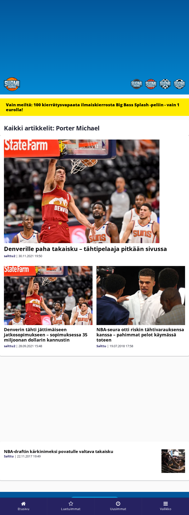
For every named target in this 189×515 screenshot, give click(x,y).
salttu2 (9, 256)
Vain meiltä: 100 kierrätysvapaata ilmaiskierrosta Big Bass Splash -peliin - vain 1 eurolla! (92, 107)
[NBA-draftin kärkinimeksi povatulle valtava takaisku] (173, 461)
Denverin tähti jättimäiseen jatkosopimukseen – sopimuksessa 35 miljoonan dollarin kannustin (45, 335)
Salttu (101, 346)
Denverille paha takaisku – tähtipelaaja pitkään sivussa (85, 249)
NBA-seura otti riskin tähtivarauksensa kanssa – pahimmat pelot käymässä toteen (140, 335)
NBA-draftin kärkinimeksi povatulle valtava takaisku (58, 451)
